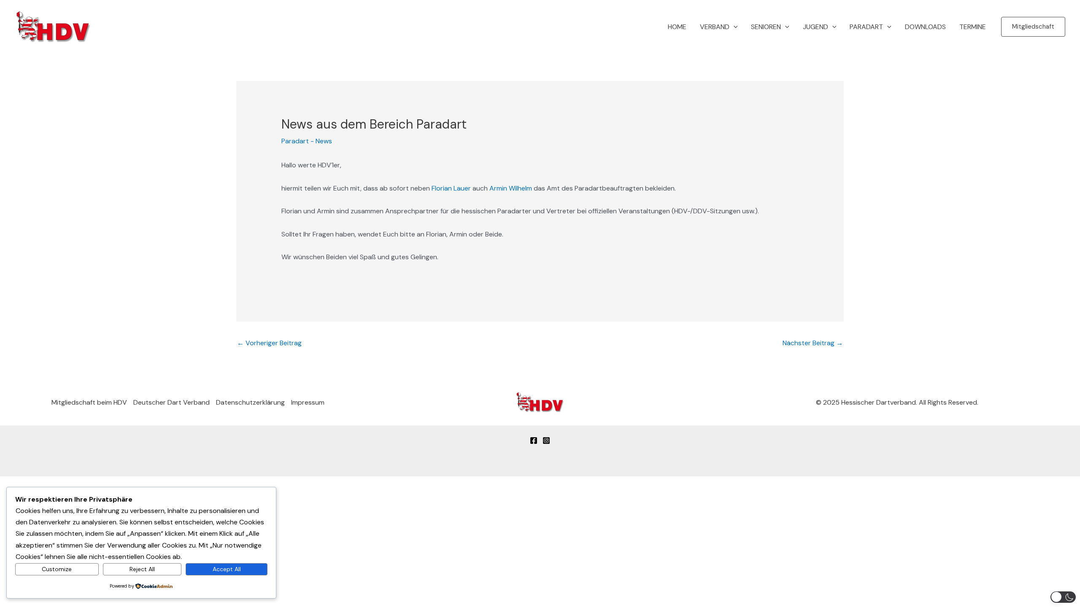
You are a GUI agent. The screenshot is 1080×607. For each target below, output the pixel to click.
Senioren (766, 26)
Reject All (142, 569)
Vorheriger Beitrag (269, 342)
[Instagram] (546, 440)
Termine (972, 26)
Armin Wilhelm (510, 188)
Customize (57, 569)
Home (677, 26)
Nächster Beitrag (813, 342)
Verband (714, 26)
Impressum (307, 402)
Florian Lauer (451, 188)
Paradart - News (306, 141)
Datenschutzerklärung (250, 402)
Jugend (815, 26)
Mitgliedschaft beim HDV (89, 402)
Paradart (866, 26)
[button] (733, 27)
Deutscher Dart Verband (171, 402)
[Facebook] (533, 440)
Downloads (925, 26)
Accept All (227, 569)
